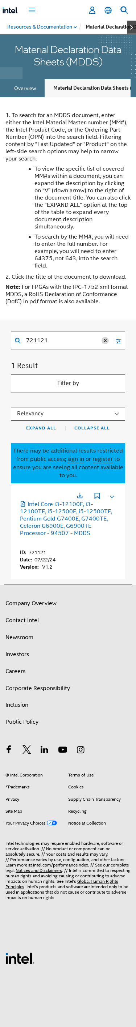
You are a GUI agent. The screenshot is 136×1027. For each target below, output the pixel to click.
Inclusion (16, 705)
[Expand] (111, 495)
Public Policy (21, 722)
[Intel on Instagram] (80, 750)
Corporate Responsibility (37, 688)
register (102, 459)
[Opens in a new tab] (79, 496)
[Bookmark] (97, 497)
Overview (25, 88)
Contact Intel (22, 620)
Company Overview (31, 603)
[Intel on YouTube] (63, 750)
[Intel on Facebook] (9, 750)
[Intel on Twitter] (27, 750)
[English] (108, 10)
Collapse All (92, 428)
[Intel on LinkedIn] (44, 750)
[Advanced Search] (115, 340)
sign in (75, 459)
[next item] (131, 27)
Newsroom (19, 637)
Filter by (68, 383)
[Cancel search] (105, 340)
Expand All (41, 428)
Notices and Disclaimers (39, 870)
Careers (15, 671)
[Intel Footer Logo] (19, 958)
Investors (17, 654)
